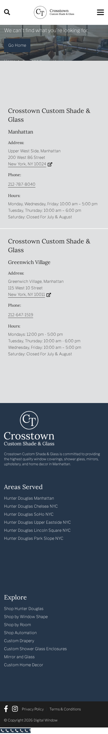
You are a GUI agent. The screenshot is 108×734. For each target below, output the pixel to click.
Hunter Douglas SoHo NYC (28, 514)
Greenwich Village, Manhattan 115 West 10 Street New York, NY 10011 (36, 288)
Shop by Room (17, 624)
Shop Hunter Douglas (23, 608)
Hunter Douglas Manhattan (29, 498)
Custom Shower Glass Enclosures (35, 648)
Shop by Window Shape (26, 616)
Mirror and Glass (19, 656)
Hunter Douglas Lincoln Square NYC (37, 530)
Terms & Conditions (65, 709)
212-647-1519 (20, 314)
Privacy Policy (33, 709)
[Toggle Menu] (99, 11)
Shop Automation (20, 632)
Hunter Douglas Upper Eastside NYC (37, 522)
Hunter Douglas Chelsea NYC (31, 506)
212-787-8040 (21, 184)
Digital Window (46, 720)
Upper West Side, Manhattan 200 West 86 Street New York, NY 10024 (34, 157)
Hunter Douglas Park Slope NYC (33, 538)
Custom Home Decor (23, 664)
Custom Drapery (19, 640)
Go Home (17, 45)
